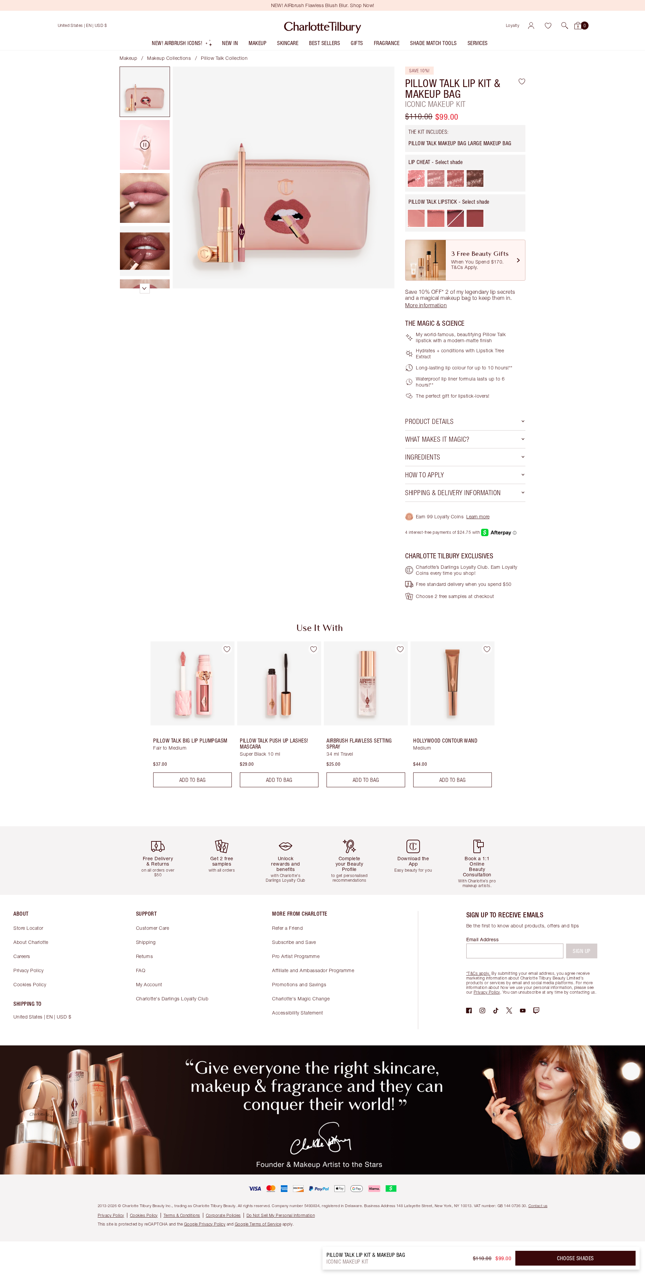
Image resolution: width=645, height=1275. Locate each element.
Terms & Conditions (182, 1215)
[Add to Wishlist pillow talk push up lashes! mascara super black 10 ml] (313, 649)
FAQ (140, 970)
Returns (144, 956)
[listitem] (182, 44)
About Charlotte (30, 942)
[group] (188, 717)
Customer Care (152, 928)
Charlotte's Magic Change (301, 998)
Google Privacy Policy (205, 1224)
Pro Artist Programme (295, 956)
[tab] (145, 92)
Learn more (477, 516)
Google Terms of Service (258, 1224)
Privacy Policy (28, 970)
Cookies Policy (29, 984)
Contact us (538, 1205)
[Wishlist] (548, 25)
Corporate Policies (223, 1215)
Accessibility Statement (297, 1012)
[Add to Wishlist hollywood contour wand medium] (487, 649)
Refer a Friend (287, 928)
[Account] (531, 25)
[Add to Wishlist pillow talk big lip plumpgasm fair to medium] (227, 649)
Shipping (146, 942)
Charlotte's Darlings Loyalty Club (172, 998)
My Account (149, 984)
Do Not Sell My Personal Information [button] (281, 1215)
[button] (565, 25)
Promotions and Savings (299, 984)
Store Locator (28, 928)
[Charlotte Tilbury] (322, 25)
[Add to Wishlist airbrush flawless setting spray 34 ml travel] (400, 649)
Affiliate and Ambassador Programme (313, 970)
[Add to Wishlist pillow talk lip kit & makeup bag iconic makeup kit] (522, 81)
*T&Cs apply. (478, 973)
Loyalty (513, 25)
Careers (21, 956)
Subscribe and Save (294, 942)
